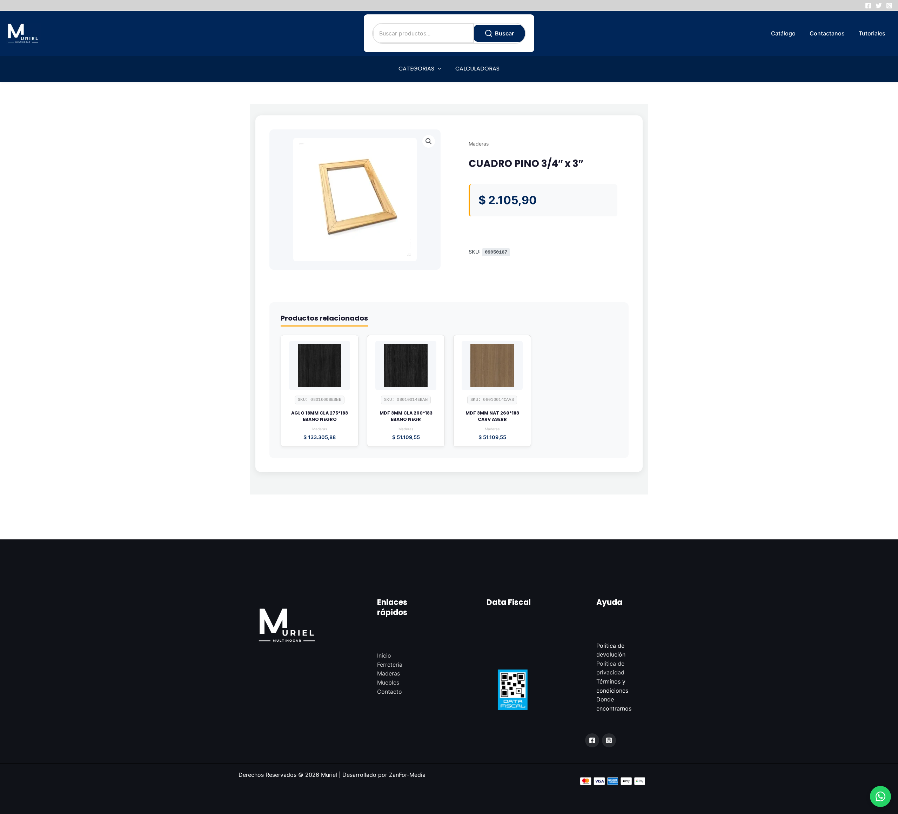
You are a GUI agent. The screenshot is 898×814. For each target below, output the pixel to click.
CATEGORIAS (416, 69)
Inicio (384, 655)
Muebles (388, 682)
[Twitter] (879, 5)
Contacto (389, 691)
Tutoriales (872, 33)
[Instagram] (889, 5)
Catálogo (783, 33)
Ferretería (389, 664)
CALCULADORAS (477, 69)
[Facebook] (868, 5)
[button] (880, 796)
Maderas (479, 144)
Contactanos (827, 33)
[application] (437, 69)
